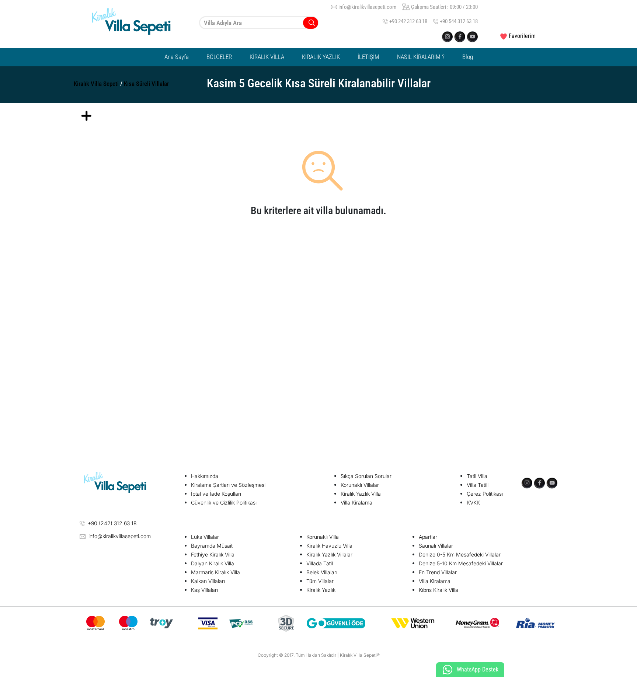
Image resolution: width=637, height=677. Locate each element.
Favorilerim (522, 35)
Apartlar (428, 537)
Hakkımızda (204, 476)
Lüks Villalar (205, 537)
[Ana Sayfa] (138, 23)
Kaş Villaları (204, 590)
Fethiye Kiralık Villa (212, 554)
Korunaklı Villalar (360, 485)
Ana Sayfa (176, 56)
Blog (467, 56)
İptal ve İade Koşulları (216, 494)
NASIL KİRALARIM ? (421, 56)
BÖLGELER (219, 56)
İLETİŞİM (368, 56)
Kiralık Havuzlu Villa (329, 545)
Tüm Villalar (320, 581)
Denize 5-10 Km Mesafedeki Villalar (461, 563)
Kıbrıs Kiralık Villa (438, 590)
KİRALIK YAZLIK (321, 56)
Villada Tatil (319, 563)
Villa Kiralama (356, 502)
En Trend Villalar (438, 572)
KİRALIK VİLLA (267, 56)
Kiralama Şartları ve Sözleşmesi (228, 485)
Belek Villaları (321, 572)
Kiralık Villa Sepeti (96, 83)
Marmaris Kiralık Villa (215, 572)
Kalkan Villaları (208, 581)
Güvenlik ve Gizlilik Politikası (224, 502)
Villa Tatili (477, 485)
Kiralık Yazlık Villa (361, 494)
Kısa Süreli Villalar (146, 83)
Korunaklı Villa (322, 537)
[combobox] (258, 22)
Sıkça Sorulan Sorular (366, 476)
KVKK (473, 502)
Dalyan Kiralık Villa (212, 563)
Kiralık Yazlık (320, 590)
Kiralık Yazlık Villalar (329, 554)
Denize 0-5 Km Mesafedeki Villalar (460, 554)
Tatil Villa (477, 476)
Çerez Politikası (485, 494)
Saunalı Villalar (436, 545)
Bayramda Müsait (212, 545)
